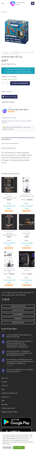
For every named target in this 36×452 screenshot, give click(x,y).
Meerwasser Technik (18, 52)
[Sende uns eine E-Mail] (8, 299)
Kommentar (9, 365)
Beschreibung (6, 139)
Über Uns (4, 378)
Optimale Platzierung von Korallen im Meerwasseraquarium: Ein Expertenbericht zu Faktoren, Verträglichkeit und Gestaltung (19, 344)
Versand (4, 386)
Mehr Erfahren (20, 295)
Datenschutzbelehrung (9, 393)
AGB (2, 400)
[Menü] (2, 3)
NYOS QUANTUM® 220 (9, 271)
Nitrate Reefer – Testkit (27, 234)
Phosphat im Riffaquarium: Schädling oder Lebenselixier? (19, 370)
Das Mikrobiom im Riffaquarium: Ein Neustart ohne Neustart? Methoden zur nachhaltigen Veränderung (20, 361)
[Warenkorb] (32, 3)
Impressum (5, 397)
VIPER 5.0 (27, 270)
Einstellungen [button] (7, 447)
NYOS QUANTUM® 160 (27, 196)
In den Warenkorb (20, 83)
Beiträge (4, 404)
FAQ (2, 389)
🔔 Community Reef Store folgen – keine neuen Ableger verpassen (16, 128)
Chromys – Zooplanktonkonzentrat (9, 234)
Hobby (9, 91)
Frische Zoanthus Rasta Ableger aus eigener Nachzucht (19, 336)
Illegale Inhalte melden (9, 412)
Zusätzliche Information (10, 143)
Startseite (5, 52)
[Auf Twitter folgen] (5, 299)
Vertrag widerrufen (8, 408)
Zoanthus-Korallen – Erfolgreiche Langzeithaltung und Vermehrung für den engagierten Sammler (19, 353)
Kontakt (4, 382)
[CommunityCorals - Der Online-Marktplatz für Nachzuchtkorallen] (17, 3)
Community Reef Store (18, 109)
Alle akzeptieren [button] (19, 447)
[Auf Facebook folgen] (3, 299)
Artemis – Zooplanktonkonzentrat (9, 197)
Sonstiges (15, 54)
